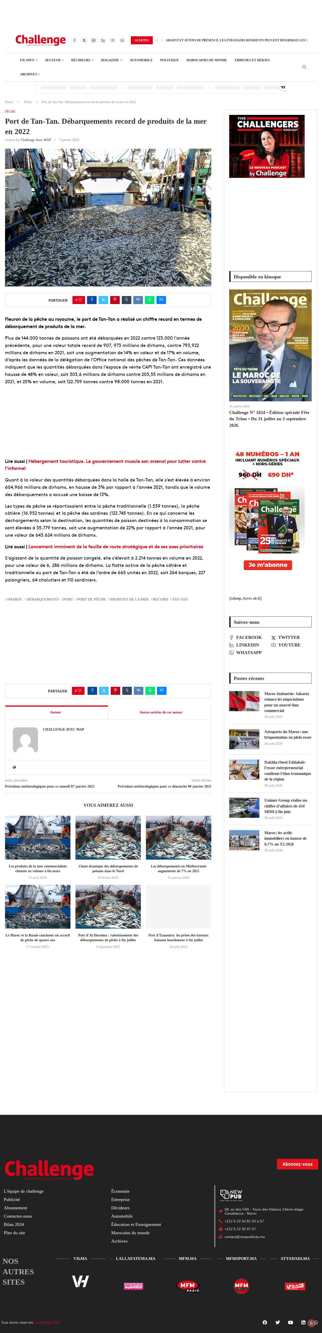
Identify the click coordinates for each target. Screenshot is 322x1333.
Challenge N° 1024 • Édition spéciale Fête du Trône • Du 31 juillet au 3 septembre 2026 (269, 419)
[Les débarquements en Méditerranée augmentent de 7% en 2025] (178, 837)
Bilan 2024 (14, 1224)
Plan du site (14, 1232)
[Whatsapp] (122, 40)
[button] (157, 40)
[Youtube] (112, 40)
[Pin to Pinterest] (115, 300)
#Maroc (15, 599)
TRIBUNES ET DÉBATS (252, 60)
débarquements (43, 599)
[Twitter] (84, 40)
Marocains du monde (130, 1232)
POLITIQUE (169, 60)
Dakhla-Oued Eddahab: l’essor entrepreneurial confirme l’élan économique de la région (287, 770)
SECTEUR (52, 60)
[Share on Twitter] (103, 300)
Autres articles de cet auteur (161, 712)
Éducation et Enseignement (136, 1224)
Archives (119, 1241)
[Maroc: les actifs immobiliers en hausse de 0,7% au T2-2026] (244, 840)
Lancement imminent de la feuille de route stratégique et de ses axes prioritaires (115, 546)
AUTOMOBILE (141, 60)
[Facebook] (74, 40)
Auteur (55, 712)
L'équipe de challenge (24, 1191)
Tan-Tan (180, 599)
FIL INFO (27, 60)
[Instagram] (93, 40)
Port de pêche (91, 599)
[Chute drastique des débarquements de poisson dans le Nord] (108, 837)
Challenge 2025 (47, 1322)
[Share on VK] (138, 300)
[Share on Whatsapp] (149, 300)
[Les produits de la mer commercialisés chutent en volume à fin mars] (37, 837)
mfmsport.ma (241, 1258)
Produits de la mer (129, 599)
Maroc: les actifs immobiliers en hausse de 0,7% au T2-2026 (285, 838)
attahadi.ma (295, 1258)
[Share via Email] (161, 300)
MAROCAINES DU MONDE (206, 60)
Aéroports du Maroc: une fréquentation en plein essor (287, 734)
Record (160, 599)
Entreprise (120, 1199)
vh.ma (80, 1258)
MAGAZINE (110, 60)
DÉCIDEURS (80, 60)
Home (9, 102)
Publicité (12, 1199)
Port (68, 599)
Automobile (122, 1216)
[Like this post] (80, 300)
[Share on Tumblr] (126, 300)
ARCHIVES (28, 74)
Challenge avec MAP (36, 140)
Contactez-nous (18, 1216)
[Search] (304, 67)
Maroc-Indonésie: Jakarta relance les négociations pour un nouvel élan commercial (286, 702)
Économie (120, 1191)
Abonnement (15, 1208)
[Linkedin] (103, 40)
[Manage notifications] (311, 1323)
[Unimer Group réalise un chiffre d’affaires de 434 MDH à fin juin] (244, 808)
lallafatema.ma (135, 1258)
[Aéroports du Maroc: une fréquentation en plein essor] (244, 739)
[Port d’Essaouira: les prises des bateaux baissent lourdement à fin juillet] (178, 906)
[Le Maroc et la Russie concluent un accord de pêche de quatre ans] (37, 906)
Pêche (28, 102)
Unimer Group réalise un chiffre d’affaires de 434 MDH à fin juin (285, 806)
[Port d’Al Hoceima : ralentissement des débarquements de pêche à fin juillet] (108, 906)
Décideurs (120, 1208)
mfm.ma (188, 1258)
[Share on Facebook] (92, 300)
